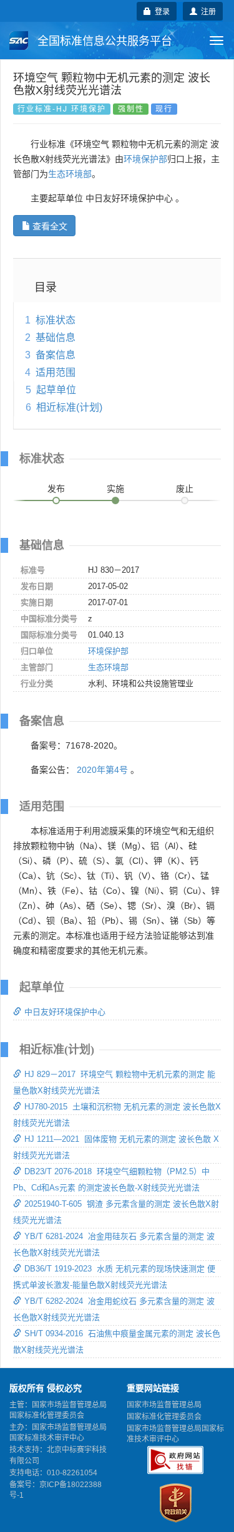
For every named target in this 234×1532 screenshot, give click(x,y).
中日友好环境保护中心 (64, 1012)
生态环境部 (70, 174)
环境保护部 (145, 159)
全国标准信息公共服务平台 (103, 41)
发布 (56, 489)
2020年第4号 (102, 770)
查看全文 (49, 225)
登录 (160, 11)
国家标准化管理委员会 (164, 1416)
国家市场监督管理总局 (164, 1404)
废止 (184, 489)
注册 (206, 11)
